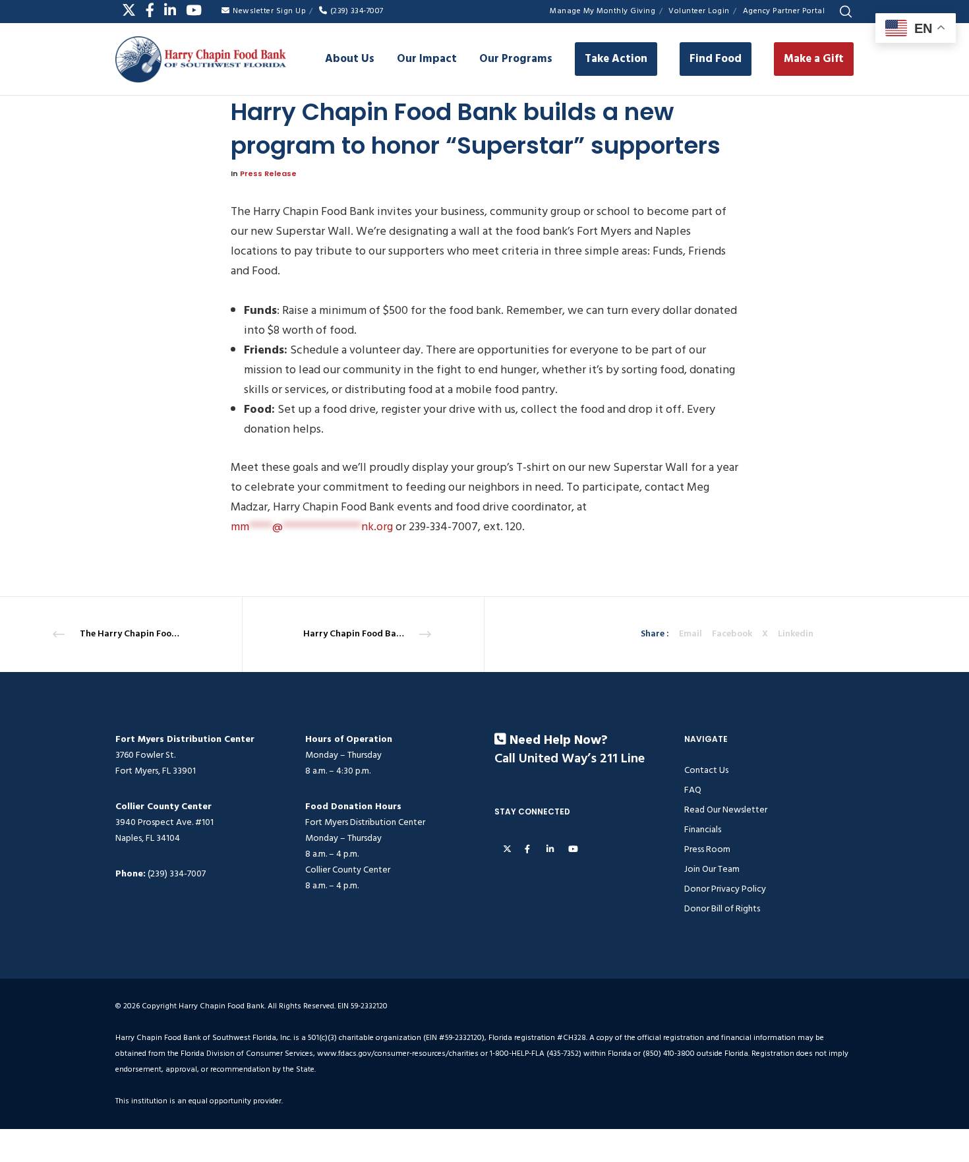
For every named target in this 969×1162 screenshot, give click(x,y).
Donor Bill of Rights (722, 908)
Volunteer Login (699, 11)
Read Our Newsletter (725, 809)
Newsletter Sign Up (269, 11)
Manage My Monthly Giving (602, 11)
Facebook (732, 634)
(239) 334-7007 (357, 11)
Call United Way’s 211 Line (569, 759)
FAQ (692, 789)
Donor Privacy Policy (725, 888)
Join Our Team (712, 868)
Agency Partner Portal (784, 11)
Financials (702, 829)
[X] (129, 10)
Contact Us (706, 770)
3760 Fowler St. (145, 754)
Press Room (707, 849)
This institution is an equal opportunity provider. (199, 1101)
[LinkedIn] (170, 10)
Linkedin (795, 634)
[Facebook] (150, 10)
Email (690, 634)
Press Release (268, 173)
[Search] (846, 12)
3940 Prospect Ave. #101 (164, 822)
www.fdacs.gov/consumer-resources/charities (398, 1053)
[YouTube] (194, 10)
